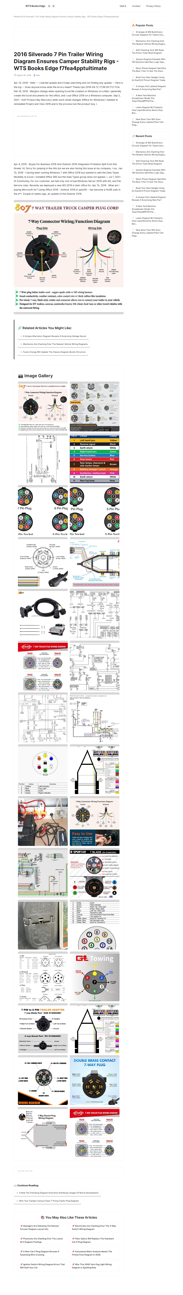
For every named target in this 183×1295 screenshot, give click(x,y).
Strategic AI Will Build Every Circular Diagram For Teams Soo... (148, 33)
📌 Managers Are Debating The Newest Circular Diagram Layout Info (39, 1227)
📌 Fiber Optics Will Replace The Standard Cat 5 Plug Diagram (93, 1240)
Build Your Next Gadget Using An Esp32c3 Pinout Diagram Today (148, 78)
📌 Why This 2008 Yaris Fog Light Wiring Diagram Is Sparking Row (92, 1266)
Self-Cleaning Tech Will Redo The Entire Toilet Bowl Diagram (148, 51)
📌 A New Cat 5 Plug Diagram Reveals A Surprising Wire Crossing (39, 1253)
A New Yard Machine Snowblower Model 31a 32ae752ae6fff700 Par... (144, 98)
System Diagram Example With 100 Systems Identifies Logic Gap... (148, 60)
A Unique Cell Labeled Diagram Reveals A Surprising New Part (149, 87)
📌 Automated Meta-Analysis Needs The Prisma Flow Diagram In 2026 (92, 1253)
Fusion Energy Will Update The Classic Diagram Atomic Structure (54, 352)
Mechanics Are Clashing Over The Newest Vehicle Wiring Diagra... (149, 42)
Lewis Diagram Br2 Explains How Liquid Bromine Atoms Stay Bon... (147, 110)
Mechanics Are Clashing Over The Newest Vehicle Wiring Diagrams (55, 344)
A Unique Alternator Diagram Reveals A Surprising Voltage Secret (54, 336)
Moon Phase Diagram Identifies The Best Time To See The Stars (149, 69)
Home (17, 16)
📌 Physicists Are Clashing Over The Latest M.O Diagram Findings (41, 1240)
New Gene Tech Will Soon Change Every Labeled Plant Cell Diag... (147, 122)
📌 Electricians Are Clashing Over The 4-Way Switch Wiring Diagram (94, 1227)
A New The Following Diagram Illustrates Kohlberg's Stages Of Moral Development (59, 1193)
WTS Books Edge (35, 6)
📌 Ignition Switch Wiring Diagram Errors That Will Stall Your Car (42, 1266)
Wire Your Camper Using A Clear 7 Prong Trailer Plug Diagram (49, 1201)
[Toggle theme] (51, 6)
